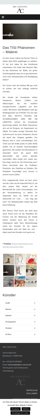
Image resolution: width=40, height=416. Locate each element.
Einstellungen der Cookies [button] (20, 413)
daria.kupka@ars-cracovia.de (19, 365)
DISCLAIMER (31, 393)
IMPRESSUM (31, 390)
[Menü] (2, 17)
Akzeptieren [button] (15, 409)
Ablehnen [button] (26, 409)
